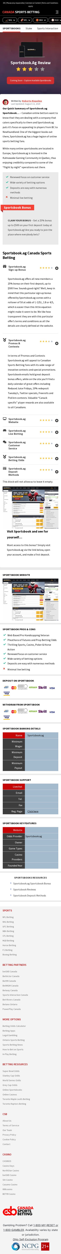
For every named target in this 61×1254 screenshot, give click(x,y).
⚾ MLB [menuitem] (55, 20)
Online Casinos (10, 1094)
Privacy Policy (9, 1134)
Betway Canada (10, 990)
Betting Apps (9, 1030)
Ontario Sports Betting (14, 1040)
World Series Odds (12, 1080)
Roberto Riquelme (32, 100)
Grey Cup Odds (10, 1085)
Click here (32, 811)
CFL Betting (8, 935)
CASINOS (7, 1161)
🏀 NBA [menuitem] (39, 20)
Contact (6, 1144)
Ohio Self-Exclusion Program (30, 1239)
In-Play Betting (10, 1054)
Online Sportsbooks (12, 1089)
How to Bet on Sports (13, 1049)
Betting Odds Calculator (14, 1026)
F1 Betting (8, 950)
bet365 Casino (9, 1175)
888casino (7, 1189)
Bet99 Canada (9, 980)
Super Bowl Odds (11, 1071)
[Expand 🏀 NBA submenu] (45, 20)
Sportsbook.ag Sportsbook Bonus (32, 883)
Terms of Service (11, 1125)
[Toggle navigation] (57, 11)
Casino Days (8, 1165)
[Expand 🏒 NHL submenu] (15, 20)
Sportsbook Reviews (24, 889)
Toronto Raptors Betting (14, 1103)
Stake (29, 28)
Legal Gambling (10, 1035)
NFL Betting (8, 917)
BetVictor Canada (11, 976)
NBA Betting (8, 931)
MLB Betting (8, 940)
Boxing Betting (10, 954)
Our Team (7, 1130)
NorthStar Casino (11, 1170)
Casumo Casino (10, 1184)
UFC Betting (8, 926)
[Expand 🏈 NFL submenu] (30, 20)
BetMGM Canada (10, 985)
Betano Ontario (10, 1004)
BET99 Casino (9, 1193)
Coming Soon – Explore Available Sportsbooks (30, 80)
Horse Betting (9, 945)
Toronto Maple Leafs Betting (16, 1099)
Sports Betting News (13, 1044)
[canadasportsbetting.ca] (21, 11)
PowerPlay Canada (12, 1009)
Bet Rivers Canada (11, 999)
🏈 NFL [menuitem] (24, 20)
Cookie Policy (9, 1139)
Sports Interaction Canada (15, 994)
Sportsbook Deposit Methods (29, 895)
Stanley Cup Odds (11, 1075)
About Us (7, 1120)
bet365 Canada (10, 971)
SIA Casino (8, 1179)
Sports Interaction (47, 28)
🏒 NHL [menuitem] (8, 20)
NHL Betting (8, 921)
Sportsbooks (11, 28)
